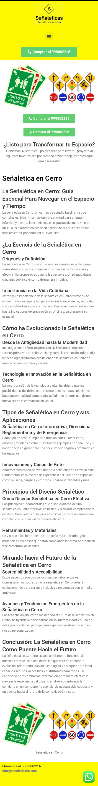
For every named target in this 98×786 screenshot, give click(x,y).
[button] (49, 36)
